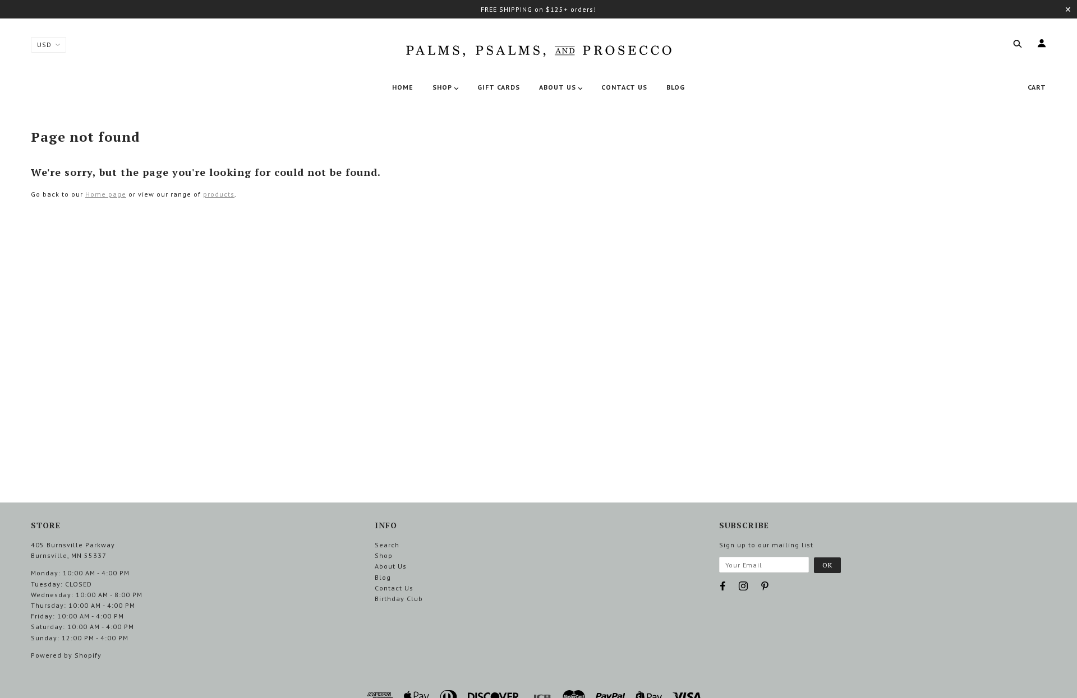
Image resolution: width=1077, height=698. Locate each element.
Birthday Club (399, 598)
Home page (105, 194)
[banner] (538, 48)
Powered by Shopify (66, 655)
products (218, 194)
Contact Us (394, 588)
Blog (383, 577)
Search (387, 545)
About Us (391, 566)
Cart (1037, 87)
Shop (384, 555)
